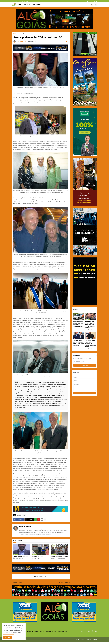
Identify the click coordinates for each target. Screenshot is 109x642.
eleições (23, 34)
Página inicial (16, 34)
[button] (92, 5)
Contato (21, 1)
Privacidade (88, 639)
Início (13, 1)
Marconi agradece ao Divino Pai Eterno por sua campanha (59, 557)
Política (23, 515)
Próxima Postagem (64, 582)
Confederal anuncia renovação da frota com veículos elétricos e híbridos (78, 324)
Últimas (26, 4)
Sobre (16, 1)
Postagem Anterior (17, 582)
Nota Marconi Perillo (37, 556)
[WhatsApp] (35, 519)
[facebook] (87, 1)
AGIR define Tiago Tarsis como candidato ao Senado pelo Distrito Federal (90, 343)
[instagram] (89, 631)
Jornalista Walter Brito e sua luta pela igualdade (20, 557)
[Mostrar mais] (45, 519)
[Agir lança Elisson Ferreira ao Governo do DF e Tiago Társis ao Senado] (78, 335)
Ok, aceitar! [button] (7, 637)
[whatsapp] (94, 1)
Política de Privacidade (8, 634)
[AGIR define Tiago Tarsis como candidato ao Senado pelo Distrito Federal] (90, 335)
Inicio (19, 4)
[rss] (96, 1)
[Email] (42, 519)
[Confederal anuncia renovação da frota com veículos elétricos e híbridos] (78, 316)
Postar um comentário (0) (40, 576)
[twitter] (89, 1)
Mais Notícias (36, 4)
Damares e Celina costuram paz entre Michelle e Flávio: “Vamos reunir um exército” (90, 324)
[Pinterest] (38, 519)
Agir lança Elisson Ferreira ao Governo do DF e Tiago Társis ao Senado (78, 343)
